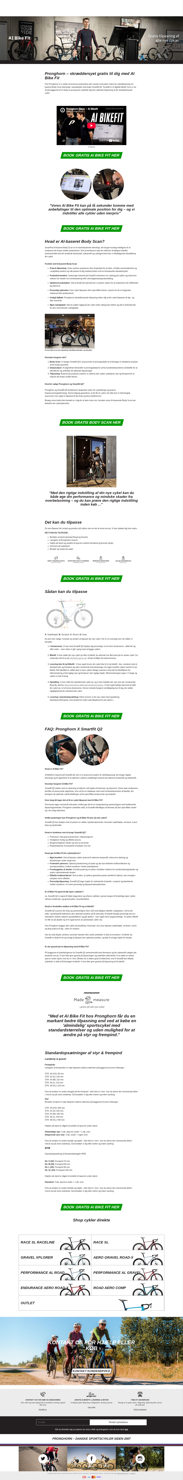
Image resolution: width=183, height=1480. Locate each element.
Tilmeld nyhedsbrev (118, 1422)
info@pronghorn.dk (78, 658)
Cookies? (133, 1473)
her (126, 1429)
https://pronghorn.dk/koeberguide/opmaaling (83, 685)
